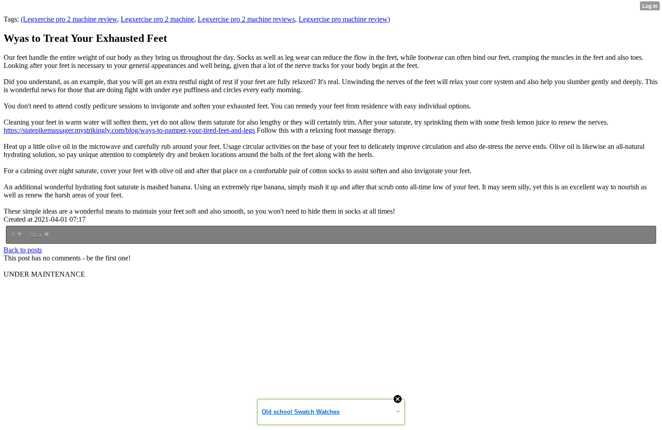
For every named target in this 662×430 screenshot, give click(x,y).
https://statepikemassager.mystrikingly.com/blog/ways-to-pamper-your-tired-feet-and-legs (129, 130)
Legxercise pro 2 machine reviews (246, 19)
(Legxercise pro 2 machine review (69, 19)
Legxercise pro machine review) (344, 19)
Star (37, 234)
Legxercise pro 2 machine (157, 19)
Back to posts (23, 250)
